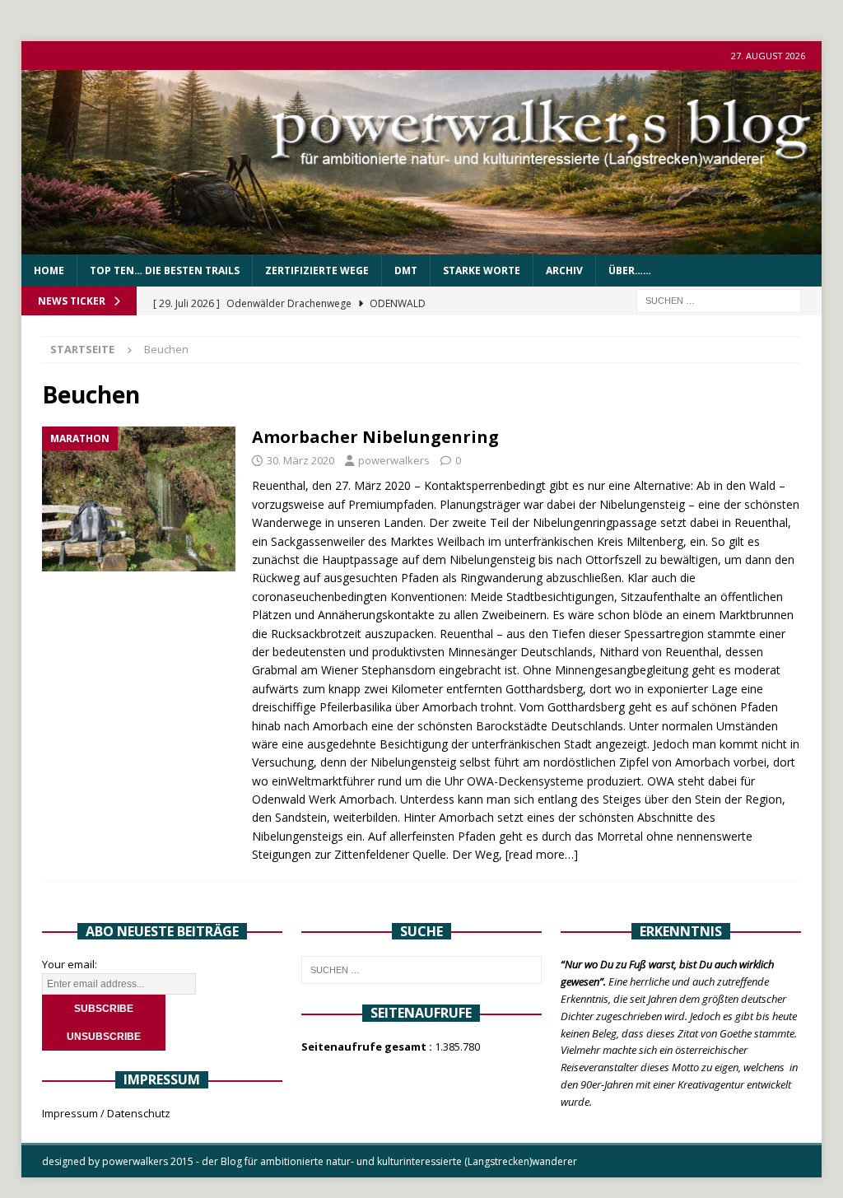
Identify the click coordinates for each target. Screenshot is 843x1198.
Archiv (564, 270)
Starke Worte (481, 270)
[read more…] (541, 854)
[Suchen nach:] (718, 300)
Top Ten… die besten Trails (165, 270)
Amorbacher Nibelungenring (375, 437)
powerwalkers (394, 460)
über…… (629, 270)
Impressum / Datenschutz (106, 1113)
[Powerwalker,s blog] (421, 245)
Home (49, 270)
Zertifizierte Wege (317, 270)
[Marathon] (138, 499)
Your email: (69, 964)
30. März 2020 (300, 460)
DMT (405, 270)
